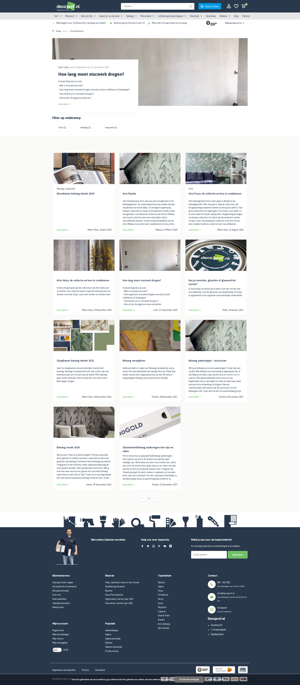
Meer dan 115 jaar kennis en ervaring (169, 23)
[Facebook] (142, 546)
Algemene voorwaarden (63, 670)
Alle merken (163, 628)
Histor (161, 599)
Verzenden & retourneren (64, 586)
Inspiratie (111, 127)
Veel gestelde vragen (62, 582)
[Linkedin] (170, 546)
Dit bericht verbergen (189, 679)
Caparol (162, 611)
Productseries (112, 651)
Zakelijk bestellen (61, 603)
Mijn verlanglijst (60, 642)
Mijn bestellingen (60, 634)
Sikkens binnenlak (113, 647)
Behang (85, 127)
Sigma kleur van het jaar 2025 (119, 599)
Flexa (160, 590)
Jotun (160, 603)
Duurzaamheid (59, 599)
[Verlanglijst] (236, 6)
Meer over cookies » (216, 679)
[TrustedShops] (203, 669)
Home (64, 31)
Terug (58, 31)
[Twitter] (148, 546)
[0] (243, 6)
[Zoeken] (190, 6)
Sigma (108, 634)
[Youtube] (165, 546)
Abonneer (237, 554)
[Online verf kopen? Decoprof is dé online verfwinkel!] (68, 6)
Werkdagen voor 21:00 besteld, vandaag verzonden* (81, 23)
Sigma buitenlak (113, 638)
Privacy (85, 670)
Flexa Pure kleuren (114, 595)
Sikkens (108, 642)
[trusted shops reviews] (211, 23)
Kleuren (108, 590)
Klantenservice (233, 23)
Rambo (161, 619)
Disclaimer (100, 670)
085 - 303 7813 (223, 582)
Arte (62, 127)
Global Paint (164, 615)
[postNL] (224, 669)
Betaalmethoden (60, 590)
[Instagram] (153, 546)
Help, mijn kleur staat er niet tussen (122, 582)
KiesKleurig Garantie (115, 586)
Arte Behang (164, 624)
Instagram (222, 607)
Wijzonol (162, 607)
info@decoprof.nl (225, 593)
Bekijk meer (58, 607)
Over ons (56, 595)
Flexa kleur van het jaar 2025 (119, 603)
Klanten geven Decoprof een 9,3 (129, 23)
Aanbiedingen (111, 630)
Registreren (58, 630)
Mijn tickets (58, 638)
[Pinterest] (159, 546)
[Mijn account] (229, 6)
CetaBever (163, 595)
